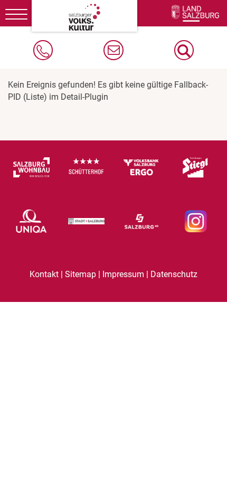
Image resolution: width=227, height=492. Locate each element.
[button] (184, 50)
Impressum (123, 274)
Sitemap (80, 274)
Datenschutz (173, 274)
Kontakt (44, 274)
